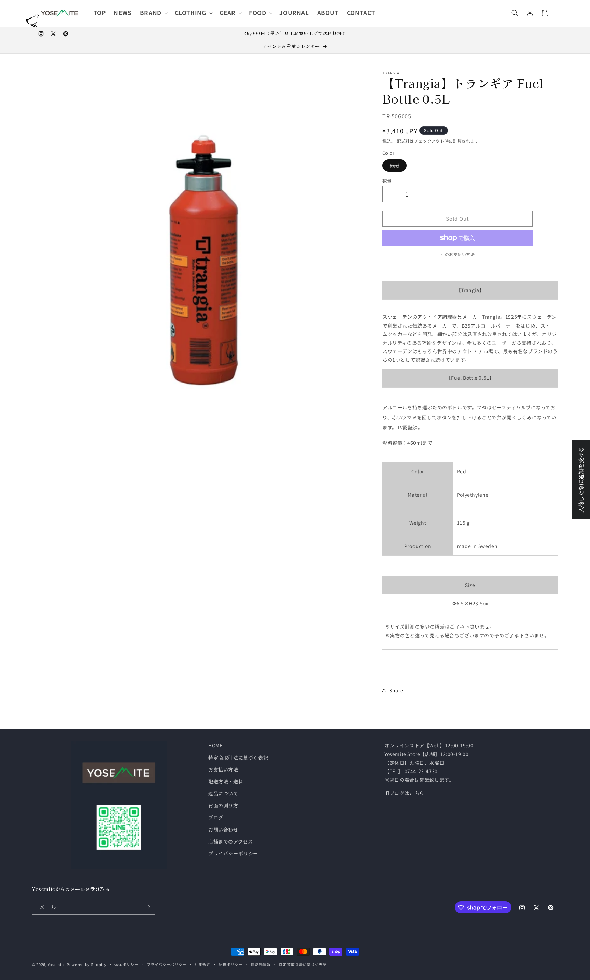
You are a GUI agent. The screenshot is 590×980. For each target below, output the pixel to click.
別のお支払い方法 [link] (457, 254)
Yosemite (57, 964)
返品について (223, 793)
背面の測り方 (223, 805)
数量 (387, 180)
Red (397, 167)
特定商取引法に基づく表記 (238, 757)
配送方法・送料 (225, 781)
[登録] (147, 907)
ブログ (215, 817)
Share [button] (396, 690)
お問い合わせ (223, 829)
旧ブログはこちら (404, 793)
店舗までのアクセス (230, 841)
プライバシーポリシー (233, 853)
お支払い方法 (223, 769)
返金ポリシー (126, 964)
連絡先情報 (261, 964)
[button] (153, 12)
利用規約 (203, 964)
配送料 (403, 141)
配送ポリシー (230, 964)
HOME (215, 745)
